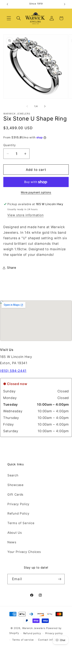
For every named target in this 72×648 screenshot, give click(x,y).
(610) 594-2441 (13, 371)
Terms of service (23, 639)
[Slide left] (27, 106)
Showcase (15, 485)
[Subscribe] (59, 579)
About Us (14, 532)
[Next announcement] (65, 4)
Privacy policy (54, 633)
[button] (9, 18)
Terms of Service (21, 523)
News (11, 542)
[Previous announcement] (7, 4)
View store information (25, 215)
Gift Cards (15, 494)
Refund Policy (18, 513)
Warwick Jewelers (33, 628)
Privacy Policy (18, 504)
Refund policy (32, 633)
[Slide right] (45, 106)
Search (12, 475)
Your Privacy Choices (24, 552)
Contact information (51, 639)
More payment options (36, 192)
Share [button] (11, 267)
